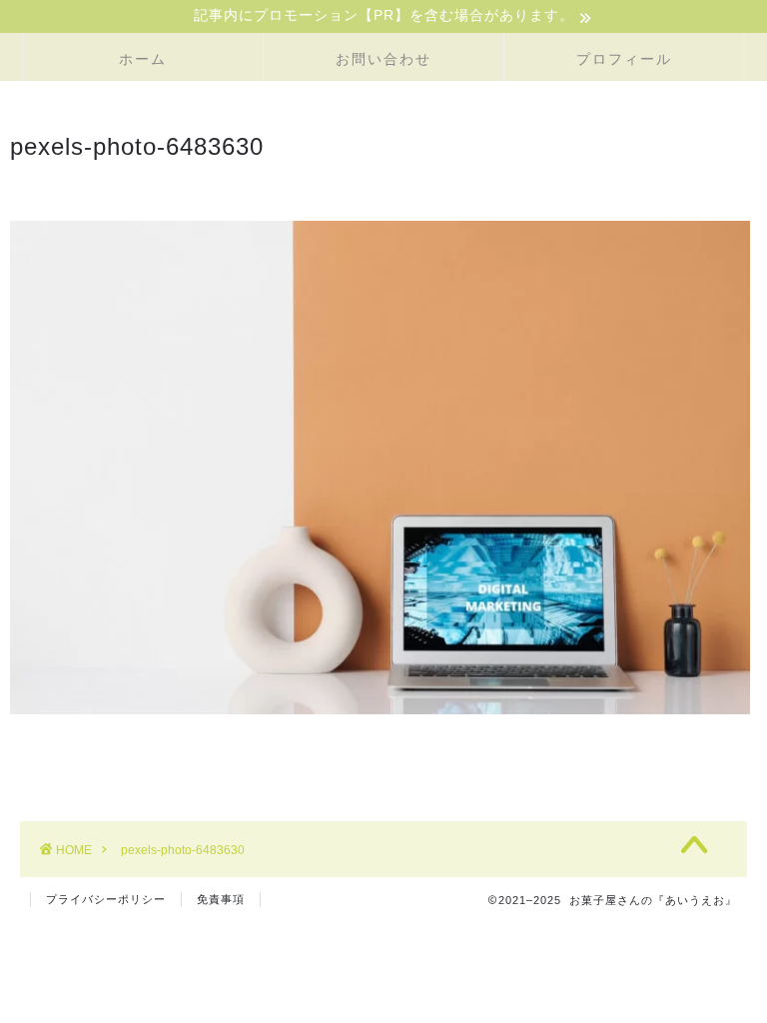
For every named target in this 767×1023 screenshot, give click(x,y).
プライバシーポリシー (106, 899)
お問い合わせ (383, 59)
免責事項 (221, 899)
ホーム (143, 59)
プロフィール (624, 59)
